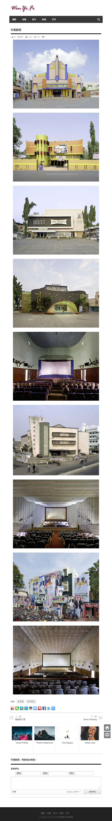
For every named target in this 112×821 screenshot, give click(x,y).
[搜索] (99, 19)
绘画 (44, 19)
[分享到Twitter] (49, 708)
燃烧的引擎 (20, 719)
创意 (24, 19)
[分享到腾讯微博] (26, 708)
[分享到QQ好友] (31, 708)
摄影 (14, 19)
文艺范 (21, 701)
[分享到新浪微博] (12, 708)
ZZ (15, 37)
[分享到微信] (17, 708)
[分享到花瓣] (40, 708)
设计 (34, 19)
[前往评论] (107, 735)
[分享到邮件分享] (35, 708)
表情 (14, 792)
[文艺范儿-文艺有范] (23, 4)
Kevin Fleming (90, 719)
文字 (54, 19)
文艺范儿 (31, 701)
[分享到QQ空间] (21, 708)
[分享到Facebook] (44, 708)
